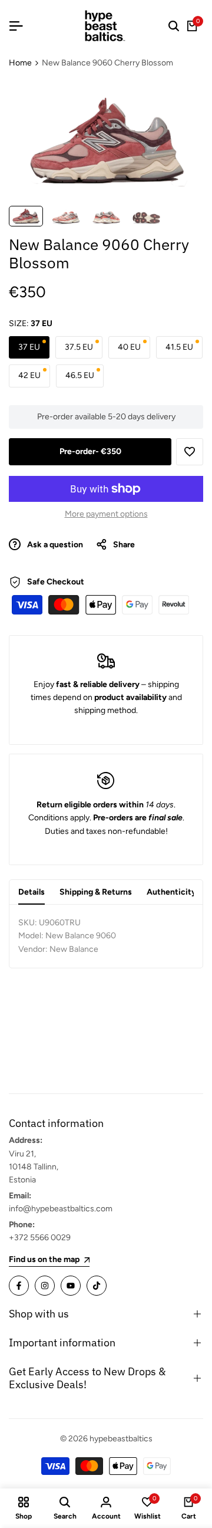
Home (20, 63)
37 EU (29, 347)
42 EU (29, 375)
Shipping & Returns (95, 892)
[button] (189, 451)
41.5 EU (179, 347)
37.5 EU (79, 347)
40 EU (129, 347)
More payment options (106, 514)
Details (31, 892)
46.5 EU (79, 375)
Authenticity (171, 892)
